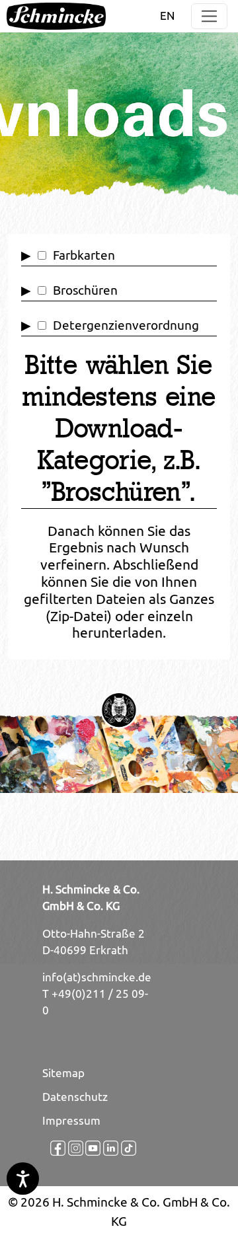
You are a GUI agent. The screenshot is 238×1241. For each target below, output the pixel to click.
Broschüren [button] (85, 290)
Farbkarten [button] (84, 255)
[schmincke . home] (56, 16)
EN (167, 15)
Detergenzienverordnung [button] (126, 325)
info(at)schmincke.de (96, 977)
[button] (209, 16)
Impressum (71, 1120)
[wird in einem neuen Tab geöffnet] (51, 1148)
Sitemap (63, 1073)
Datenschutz (75, 1097)
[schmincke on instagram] (69, 1148)
